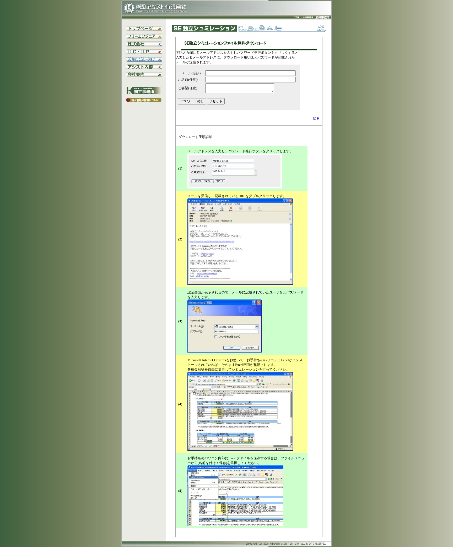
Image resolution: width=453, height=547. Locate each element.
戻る (316, 118)
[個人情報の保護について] (143, 101)
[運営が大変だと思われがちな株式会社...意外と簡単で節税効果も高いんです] (144, 45)
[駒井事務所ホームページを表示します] (144, 93)
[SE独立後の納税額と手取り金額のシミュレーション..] (144, 60)
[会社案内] (144, 76)
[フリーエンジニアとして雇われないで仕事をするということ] (144, 38)
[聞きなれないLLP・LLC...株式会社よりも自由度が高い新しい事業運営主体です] (144, 53)
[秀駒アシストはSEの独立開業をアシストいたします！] (144, 30)
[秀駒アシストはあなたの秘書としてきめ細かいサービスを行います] (144, 68)
